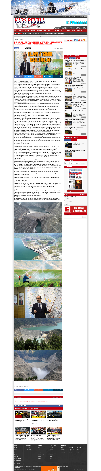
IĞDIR (78, 449)
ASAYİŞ (70, 452)
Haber (39, 449)
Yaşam (51, 456)
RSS (78, 16)
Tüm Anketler (82, 194)
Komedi (51, 452)
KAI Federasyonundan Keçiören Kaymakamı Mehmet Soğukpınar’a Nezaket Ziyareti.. (79, 115)
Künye (15, 449)
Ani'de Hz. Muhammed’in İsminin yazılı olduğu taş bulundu (78, 89)
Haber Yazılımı (17, 463)
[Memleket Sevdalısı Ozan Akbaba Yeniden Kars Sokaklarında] (55, 430)
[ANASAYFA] (30, 23)
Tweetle (30, 76)
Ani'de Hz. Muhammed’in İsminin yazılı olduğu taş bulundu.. (74, 86)
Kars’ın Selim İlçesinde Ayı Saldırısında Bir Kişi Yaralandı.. (21, 420)
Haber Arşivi (28, 449)
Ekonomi (51, 449)
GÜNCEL (21, 39)
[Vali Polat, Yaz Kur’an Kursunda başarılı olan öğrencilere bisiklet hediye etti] (39, 430)
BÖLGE (78, 451)
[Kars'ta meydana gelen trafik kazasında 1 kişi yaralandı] (23, 430)
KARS (62, 447)
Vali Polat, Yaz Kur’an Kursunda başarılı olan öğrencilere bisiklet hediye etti (37, 439)
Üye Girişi (73, 16)
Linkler (15, 451)
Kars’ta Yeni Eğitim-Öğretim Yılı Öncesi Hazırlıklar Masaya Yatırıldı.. (79, 97)
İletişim (15, 447)
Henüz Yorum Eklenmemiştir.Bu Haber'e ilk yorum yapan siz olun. (31, 401)
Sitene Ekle (17, 460)
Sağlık (39, 451)
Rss (15, 452)
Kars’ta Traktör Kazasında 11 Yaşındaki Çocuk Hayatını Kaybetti (79, 72)
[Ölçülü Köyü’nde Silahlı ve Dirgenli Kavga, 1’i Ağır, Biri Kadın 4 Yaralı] (39, 414)
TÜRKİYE (71, 447)
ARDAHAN (71, 449)
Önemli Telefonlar (17, 458)
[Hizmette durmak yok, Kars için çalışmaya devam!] (55, 414)
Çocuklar (39, 452)
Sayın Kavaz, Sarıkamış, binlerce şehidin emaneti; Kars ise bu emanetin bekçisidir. (46, 33)
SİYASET (63, 449)
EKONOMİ (79, 452)
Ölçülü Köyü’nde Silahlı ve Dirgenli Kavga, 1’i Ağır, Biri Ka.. (37, 420)
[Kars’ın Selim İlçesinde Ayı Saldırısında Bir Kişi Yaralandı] (23, 414)
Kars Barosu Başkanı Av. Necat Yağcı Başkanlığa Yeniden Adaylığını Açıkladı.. (79, 80)
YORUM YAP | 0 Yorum (57, 397)
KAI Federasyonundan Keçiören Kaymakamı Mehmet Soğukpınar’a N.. (75, 111)
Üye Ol (69, 16)
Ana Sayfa (64, 16)
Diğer (51, 458)
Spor (39, 447)
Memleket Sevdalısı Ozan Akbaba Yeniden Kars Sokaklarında (53, 436)
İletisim (85, 16)
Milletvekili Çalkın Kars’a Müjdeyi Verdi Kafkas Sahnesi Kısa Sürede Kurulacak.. (79, 105)
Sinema (39, 458)
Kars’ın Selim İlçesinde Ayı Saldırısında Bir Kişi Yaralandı (21, 422)
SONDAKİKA (64, 451)
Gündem (51, 447)
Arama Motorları (69, 201)
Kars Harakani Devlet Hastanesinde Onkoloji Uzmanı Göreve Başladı (75, 151)
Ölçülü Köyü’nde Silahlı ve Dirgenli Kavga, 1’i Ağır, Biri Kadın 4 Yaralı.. (38, 422)
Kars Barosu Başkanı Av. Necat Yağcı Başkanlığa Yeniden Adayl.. (73, 78)
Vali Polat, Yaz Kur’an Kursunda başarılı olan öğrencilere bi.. (36, 436)
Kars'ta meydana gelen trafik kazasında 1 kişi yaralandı (22, 436)
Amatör (39, 456)
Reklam (81, 16)
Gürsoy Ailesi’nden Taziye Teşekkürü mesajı (75, 142)
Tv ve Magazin (41, 454)
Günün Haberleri (29, 447)
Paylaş (20, 76)
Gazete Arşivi (28, 451)
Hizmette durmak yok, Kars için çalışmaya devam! (53, 419)
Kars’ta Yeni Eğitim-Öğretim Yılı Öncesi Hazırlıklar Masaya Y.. (74, 94)
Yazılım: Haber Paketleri (78, 469)
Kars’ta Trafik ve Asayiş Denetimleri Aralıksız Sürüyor (79, 122)
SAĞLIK (70, 451)
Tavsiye (67, 200)
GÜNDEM (79, 447)
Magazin (51, 454)
